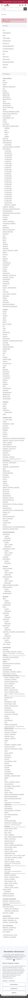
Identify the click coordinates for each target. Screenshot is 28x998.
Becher (4, 598)
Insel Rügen (7, 769)
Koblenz (6, 777)
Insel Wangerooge (8, 773)
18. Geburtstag (8, 159)
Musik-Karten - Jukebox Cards (11, 910)
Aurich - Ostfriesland (9, 683)
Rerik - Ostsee (7, 832)
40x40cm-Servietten (7, 587)
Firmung (5, 121)
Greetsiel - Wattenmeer (10, 734)
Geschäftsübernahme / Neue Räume (11, 213)
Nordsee (6, 812)
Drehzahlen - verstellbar (10, 204)
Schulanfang (6, 281)
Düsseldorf (7, 718)
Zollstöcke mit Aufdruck (8, 895)
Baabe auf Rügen (8, 685)
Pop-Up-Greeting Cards (8, 499)
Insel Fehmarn (7, 757)
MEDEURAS (5, 369)
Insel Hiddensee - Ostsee (10, 761)
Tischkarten (5, 291)
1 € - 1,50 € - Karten (7, 419)
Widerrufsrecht (6, 59)
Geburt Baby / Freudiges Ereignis (11, 126)
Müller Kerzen (6, 371)
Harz (5, 742)
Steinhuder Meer (8, 849)
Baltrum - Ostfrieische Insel (11, 689)
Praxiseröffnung (6, 262)
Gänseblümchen (7, 450)
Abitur (4, 80)
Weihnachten (6, 302)
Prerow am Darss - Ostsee (10, 828)
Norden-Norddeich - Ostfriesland (12, 810)
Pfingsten (5, 260)
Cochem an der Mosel (9, 712)
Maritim (5, 238)
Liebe (4, 235)
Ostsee (6, 818)
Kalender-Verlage (7, 359)
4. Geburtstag (7, 173)
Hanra (4, 353)
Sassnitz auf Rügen (9, 843)
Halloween (5, 219)
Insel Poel (6, 767)
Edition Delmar (6, 338)
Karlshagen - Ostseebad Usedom (12, 775)
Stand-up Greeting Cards (9, 516)
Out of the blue (6, 378)
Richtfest (5, 271)
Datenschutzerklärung (7, 956)
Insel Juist (6, 763)
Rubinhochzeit (6, 273)
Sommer (5, 408)
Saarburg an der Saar (9, 840)
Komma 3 (5, 361)
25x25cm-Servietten (7, 568)
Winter (4, 414)
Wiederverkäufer (7, 40)
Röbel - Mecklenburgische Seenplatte (13, 836)
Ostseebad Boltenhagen (10, 820)
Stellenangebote (7, 32)
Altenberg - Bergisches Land (11, 681)
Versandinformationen (8, 48)
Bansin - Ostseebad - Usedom (11, 691)
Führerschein (6, 124)
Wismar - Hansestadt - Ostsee (11, 877)
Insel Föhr (6, 759)
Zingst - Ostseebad (8, 885)
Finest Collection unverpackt (9, 446)
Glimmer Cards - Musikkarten (11, 908)
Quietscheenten (6, 665)
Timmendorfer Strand (9, 853)
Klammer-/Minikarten (8, 231)
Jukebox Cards (6, 470)
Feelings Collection (7, 444)
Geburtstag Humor (7, 140)
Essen (5, 722)
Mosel (5, 800)
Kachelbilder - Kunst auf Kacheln (11, 657)
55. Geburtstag (8, 184)
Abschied (5, 82)
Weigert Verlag (6, 394)
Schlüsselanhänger (7, 669)
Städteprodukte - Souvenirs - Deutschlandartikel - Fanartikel (10, 674)
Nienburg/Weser (8, 808)
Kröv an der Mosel (8, 784)
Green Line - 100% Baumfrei (9, 462)
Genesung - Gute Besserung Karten (11, 209)
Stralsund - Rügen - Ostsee (10, 851)
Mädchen (6, 132)
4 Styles (4, 421)
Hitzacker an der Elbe (9, 746)
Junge (5, 130)
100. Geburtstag (8, 155)
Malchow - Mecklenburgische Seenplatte (14, 794)
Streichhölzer (6, 619)
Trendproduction (7, 388)
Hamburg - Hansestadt (9, 738)
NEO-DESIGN (6, 373)
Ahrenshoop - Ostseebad (10, 679)
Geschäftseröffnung (7, 211)
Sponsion (5, 285)
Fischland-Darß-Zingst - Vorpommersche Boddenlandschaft (14, 727)
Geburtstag (5, 138)
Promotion (5, 267)
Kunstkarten (6, 475)
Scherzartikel (6, 667)
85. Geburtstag (8, 198)
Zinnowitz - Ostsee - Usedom (11, 887)
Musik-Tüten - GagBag (8, 912)
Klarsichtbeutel (6, 559)
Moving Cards (6, 489)
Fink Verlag (5, 342)
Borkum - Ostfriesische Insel (11, 705)
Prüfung (5, 269)
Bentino (4, 322)
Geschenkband (6, 534)
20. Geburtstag (8, 163)
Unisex (6, 134)
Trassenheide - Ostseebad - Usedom (13, 857)
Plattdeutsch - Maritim (8, 497)
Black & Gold (6, 428)
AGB (4, 54)
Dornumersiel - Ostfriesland (11, 714)
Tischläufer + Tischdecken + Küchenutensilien (14, 631)
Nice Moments (6, 375)
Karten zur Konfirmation (8, 229)
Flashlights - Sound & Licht (9, 448)
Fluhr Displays (6, 344)
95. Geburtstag (8, 202)
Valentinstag (6, 296)
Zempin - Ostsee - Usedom (10, 883)
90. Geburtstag (8, 200)
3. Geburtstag (7, 167)
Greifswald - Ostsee (9, 736)
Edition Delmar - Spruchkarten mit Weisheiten (14, 438)
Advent (4, 84)
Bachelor (5, 90)
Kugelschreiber (6, 659)
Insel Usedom (7, 771)
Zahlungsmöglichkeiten (8, 46)
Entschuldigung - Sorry (8, 117)
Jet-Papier (5, 357)
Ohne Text (5, 254)
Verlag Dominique (7, 392)
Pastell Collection (7, 495)
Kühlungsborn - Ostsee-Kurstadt (12, 786)
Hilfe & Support (6, 38)
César (4, 330)
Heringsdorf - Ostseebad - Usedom (12, 744)
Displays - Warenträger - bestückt (11, 918)
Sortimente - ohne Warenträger (10, 922)
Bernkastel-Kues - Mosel (10, 701)
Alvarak (4, 313)
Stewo (4, 386)
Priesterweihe (6, 264)
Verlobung (5, 300)
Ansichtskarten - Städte (8, 423)
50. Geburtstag (8, 182)
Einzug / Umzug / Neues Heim (10, 113)
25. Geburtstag (8, 165)
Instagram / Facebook (8, 929)
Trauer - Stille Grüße (8, 518)
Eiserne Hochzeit (7, 115)
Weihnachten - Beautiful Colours (10, 528)
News (4, 35)
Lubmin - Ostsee (8, 792)
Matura (4, 242)
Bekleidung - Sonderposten (9, 927)
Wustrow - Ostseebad (9, 879)
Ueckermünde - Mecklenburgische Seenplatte (12, 864)
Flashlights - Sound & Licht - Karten (11, 901)
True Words (5, 520)
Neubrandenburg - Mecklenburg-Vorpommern (12, 803)
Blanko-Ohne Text (7, 99)
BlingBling (5, 430)
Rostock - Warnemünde (10, 838)
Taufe (4, 289)
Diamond (5, 436)
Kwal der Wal (6, 477)
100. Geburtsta (8, 153)
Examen (5, 119)
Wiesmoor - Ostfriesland (10, 875)
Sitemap (5, 67)
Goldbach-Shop (6, 349)
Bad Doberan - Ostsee (9, 687)
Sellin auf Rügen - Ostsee (10, 847)
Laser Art (5, 479)
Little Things (6, 485)
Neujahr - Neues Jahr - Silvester (10, 250)
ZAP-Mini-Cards (6, 396)
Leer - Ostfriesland (8, 788)
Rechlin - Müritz (8, 830)
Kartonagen (5, 557)
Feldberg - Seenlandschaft (10, 724)
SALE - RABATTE (6, 931)
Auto (4, 88)
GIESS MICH (5, 452)
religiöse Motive (8, 412)
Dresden (6, 716)
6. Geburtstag (7, 186)
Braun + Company (7, 324)
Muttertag (5, 246)
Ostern (4, 256)
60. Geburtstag (8, 188)
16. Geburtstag (8, 157)
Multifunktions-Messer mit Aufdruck (11, 663)
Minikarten (5, 244)
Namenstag (5, 248)
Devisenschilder (6, 103)
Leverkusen (7, 790)
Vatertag (5, 298)
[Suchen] (25, 8)
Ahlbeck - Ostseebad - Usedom (11, 677)
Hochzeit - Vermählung (8, 221)
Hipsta (4, 468)
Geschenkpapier (7, 540)
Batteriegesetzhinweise (8, 62)
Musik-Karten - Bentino (8, 906)
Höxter (6, 750)
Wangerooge (7, 869)
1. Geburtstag (7, 151)
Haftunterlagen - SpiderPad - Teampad (12, 651)
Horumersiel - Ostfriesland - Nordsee (13, 748)
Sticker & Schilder (7, 889)
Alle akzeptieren (14, 984)
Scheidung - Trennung (8, 277)
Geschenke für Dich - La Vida (10, 935)
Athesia (4, 320)
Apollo (4, 317)
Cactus (4, 328)
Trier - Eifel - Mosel (9, 859)
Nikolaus (5, 252)
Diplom (4, 109)
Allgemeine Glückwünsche (9, 86)
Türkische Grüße (7, 522)
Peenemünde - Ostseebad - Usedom (13, 822)
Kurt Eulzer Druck (7, 363)
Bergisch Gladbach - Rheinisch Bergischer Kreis (14, 694)
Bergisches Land (8, 697)
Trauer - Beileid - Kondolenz (9, 294)
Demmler (5, 334)
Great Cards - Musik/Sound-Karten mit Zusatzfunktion (12, 459)
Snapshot (5, 514)
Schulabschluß (6, 279)
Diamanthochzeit (7, 105)
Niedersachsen (8, 806)
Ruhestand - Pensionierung (9, 275)
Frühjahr (5, 404)
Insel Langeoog (8, 765)
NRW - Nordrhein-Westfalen (11, 814)
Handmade (5, 464)
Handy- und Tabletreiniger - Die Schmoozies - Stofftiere (14, 654)
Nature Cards (6, 491)
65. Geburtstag (8, 190)
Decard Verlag (6, 332)
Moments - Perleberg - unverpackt (11, 487)
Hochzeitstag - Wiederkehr (9, 223)
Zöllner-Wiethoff (7, 398)
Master (4, 240)
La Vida (4, 365)
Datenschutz (12, 980)
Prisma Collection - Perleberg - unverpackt (13, 504)
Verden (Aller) (7, 867)
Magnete (5, 661)
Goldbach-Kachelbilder (8, 346)
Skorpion (5, 382)
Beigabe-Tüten (6, 95)
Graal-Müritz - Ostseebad (10, 732)
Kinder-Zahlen (7, 144)
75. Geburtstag (8, 194)
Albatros (5, 311)
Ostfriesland (7, 816)
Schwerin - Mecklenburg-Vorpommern (13, 845)
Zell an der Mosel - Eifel (10, 881)
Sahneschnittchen (7, 508)
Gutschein (5, 217)
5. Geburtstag (7, 180)
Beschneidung (6, 97)
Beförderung (6, 92)
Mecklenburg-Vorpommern (10, 796)
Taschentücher (6, 625)
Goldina (4, 351)
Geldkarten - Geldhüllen (8, 206)
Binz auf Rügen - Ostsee (10, 703)
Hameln (6, 740)
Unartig (4, 524)
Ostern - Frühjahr (8, 544)
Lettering (5, 483)
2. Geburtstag (7, 161)
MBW (4, 367)
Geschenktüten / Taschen (9, 548)
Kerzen (4, 607)
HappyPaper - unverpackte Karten (11, 466)
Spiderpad (5, 384)
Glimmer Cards (6, 454)
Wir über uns (6, 43)
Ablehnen (14, 992)
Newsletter (5, 51)
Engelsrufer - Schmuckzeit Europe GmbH (12, 340)
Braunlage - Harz (8, 710)
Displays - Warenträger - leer (10, 920)
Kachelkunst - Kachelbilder (9, 937)
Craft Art (5, 432)
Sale (4, 30)
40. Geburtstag (8, 175)
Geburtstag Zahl (6, 148)
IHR (3, 355)
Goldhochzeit (6, 215)
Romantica (5, 506)
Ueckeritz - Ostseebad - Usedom (12, 861)
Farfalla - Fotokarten (7, 442)
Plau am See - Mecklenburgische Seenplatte (12, 825)
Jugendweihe (6, 227)
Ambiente (5, 315)
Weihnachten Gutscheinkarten (10, 306)
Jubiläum (5, 225)
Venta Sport (5, 390)
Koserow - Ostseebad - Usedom (12, 782)
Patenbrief (5, 258)
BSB (4, 326)
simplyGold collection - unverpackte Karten (13, 510)
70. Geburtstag (8, 192)
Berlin (5, 699)
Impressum (5, 980)
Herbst (4, 406)
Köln (5, 779)
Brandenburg (7, 707)
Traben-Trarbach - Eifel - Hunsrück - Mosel (14, 855)
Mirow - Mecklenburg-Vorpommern (12, 798)
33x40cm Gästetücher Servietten (10, 585)
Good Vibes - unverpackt (8, 457)
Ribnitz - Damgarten (9, 834)
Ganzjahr (6, 536)
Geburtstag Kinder (7, 142)
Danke (4, 101)
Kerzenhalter (6, 613)
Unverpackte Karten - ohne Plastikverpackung (14, 526)
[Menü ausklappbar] (2, 4)
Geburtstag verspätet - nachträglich (11, 146)
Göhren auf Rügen (8, 730)
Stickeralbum (7, 891)
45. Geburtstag (8, 177)
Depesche (5, 336)
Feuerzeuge (5, 649)
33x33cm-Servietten (7, 576)
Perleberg (5, 380)
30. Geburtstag (8, 169)
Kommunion (6, 233)
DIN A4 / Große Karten (8, 107)
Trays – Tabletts (6, 644)
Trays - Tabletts (6, 638)
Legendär (5, 481)
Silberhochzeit (6, 283)
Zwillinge (6, 136)
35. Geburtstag (8, 171)
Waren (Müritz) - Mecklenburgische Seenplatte (12, 872)
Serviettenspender (7, 593)
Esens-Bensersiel (8, 720)
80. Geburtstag (8, 196)
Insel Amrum (7, 755)
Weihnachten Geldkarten (9, 304)
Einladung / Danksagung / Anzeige (11, 111)
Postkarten (5, 502)
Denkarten (5, 434)
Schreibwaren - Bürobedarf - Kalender (12, 671)
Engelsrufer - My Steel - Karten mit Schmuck (13, 440)
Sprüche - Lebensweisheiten (9, 287)
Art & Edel (5, 425)
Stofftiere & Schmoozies (8, 893)
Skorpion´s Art (6, 512)
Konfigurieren (14, 988)
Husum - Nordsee (8, 753)
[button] (20, 5)
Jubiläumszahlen (7, 604)
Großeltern (7, 128)
